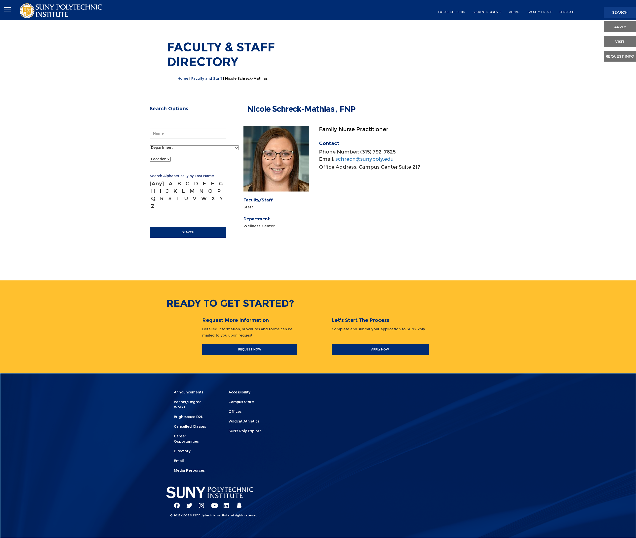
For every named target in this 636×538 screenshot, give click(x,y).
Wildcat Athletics (244, 421)
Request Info (620, 56)
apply (620, 27)
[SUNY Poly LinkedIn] (225, 503)
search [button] (620, 12)
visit (620, 41)
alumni (514, 12)
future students (451, 12)
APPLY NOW (380, 349)
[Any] (157, 183)
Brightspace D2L (188, 417)
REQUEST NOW (249, 349)
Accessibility (239, 392)
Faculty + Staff (540, 12)
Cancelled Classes (190, 426)
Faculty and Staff (206, 78)
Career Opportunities (186, 439)
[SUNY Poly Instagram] (200, 503)
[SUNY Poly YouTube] (212, 503)
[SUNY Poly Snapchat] (237, 503)
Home (183, 78)
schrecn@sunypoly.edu (364, 159)
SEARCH (188, 232)
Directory (182, 451)
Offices (235, 411)
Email (179, 461)
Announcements (188, 392)
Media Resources (189, 470)
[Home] (61, 10)
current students (487, 12)
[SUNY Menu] (7, 9)
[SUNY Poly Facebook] (175, 503)
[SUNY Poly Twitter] (188, 503)
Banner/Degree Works (187, 404)
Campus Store (241, 402)
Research (566, 12)
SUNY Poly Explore (245, 431)
